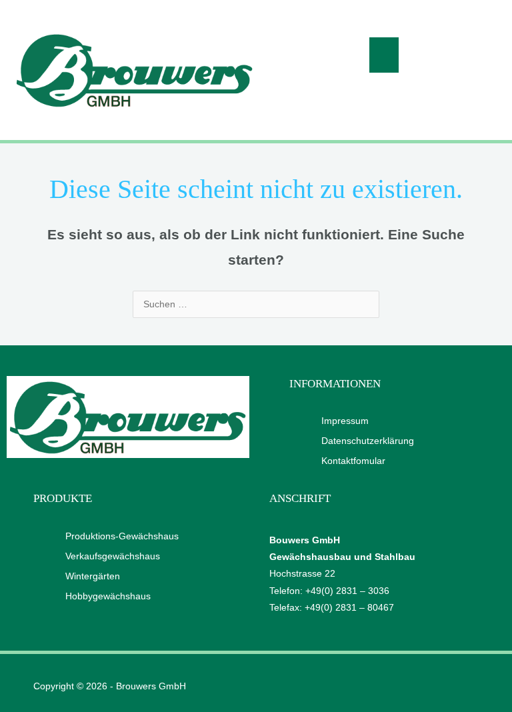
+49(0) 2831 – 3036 (347, 591)
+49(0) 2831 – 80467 (349, 608)
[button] (384, 55)
